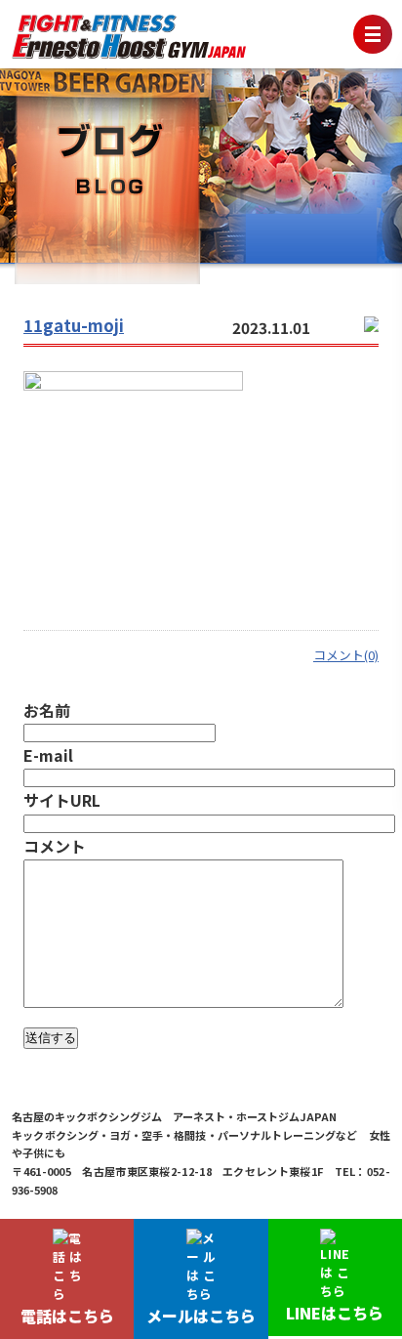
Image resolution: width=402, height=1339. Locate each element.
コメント (54, 846)
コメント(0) (346, 655)
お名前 (46, 710)
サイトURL (61, 800)
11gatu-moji (73, 325)
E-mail (48, 755)
